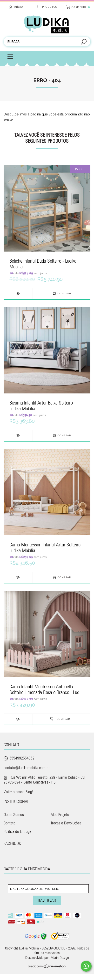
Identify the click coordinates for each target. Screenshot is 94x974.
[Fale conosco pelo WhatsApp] (86, 966)
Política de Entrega (17, 831)
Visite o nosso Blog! (18, 791)
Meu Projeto (60, 814)
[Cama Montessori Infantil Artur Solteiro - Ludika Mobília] (18, 577)
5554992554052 (21, 758)
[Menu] (7, 57)
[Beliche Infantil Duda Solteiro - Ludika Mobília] (18, 293)
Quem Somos (14, 814)
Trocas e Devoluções (66, 823)
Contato (9, 823)
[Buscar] (83, 42)
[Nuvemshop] (47, 967)
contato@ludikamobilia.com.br (27, 767)
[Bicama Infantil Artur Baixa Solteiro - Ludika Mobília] (18, 435)
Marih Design (60, 957)
